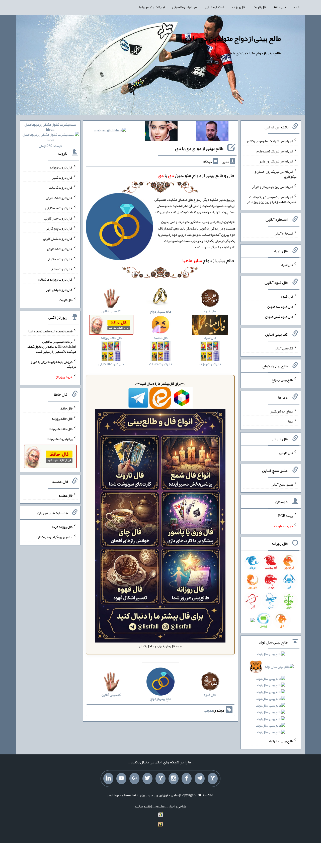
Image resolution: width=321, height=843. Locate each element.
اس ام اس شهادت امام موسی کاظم (270, 140)
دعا (290, 421)
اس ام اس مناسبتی (184, 7)
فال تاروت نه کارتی (59, 248)
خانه (296, 7)
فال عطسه (65, 495)
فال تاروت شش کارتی (57, 238)
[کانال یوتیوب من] (121, 778)
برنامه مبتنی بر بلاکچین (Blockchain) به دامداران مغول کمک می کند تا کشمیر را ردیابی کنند (51, 346)
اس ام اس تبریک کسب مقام (275, 150)
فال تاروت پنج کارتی (59, 228)
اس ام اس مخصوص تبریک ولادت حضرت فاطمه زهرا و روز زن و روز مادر (271, 199)
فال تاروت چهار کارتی (58, 218)
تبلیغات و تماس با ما (152, 7)
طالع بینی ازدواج (208, 260)
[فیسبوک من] (187, 778)
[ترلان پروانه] (161, 131)
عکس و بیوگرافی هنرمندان (54, 536)
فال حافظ (280, 7)
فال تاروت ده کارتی (59, 258)
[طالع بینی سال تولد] (271, 694)
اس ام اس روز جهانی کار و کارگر (272, 186)
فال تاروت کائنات (60, 187)
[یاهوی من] (213, 778)
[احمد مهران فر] (212, 131)
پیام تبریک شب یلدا (59, 438)
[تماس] (160, 778)
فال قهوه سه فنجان (280, 306)
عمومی (208, 710)
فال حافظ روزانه (62, 418)
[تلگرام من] (200, 778)
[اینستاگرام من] (174, 778)
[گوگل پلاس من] (134, 778)
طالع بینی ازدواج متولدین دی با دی (232, 38)
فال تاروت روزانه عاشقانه (55, 279)
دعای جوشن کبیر (281, 410)
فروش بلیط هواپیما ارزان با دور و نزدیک (53, 364)
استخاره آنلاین (214, 7)
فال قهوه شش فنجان (279, 316)
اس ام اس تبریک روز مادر (276, 161)
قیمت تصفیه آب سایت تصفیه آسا (50, 331)
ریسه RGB (285, 515)
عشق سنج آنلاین (282, 484)
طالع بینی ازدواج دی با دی (199, 148)
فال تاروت (259, 7)
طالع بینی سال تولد (280, 740)
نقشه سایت (143, 806)
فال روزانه (238, 7)
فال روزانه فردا (62, 526)
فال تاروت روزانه (61, 167)
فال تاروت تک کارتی (59, 197)
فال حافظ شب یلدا (60, 428)
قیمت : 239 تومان (50, 135)
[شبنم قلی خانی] (110, 131)
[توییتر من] (147, 778)
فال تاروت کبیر (62, 177)
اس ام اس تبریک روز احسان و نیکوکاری (275, 174)
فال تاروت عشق (61, 269)
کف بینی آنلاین (283, 348)
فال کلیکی (286, 452)
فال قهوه (287, 296)
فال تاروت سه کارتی (58, 208)
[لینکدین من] (108, 778)
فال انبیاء (287, 264)
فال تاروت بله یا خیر (59, 289)
